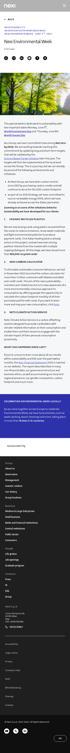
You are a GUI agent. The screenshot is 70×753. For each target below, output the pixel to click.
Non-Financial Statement (32, 362)
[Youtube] (6, 731)
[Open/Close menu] (63, 5)
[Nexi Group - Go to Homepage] (9, 6)
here (56, 304)
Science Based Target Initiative (21, 158)
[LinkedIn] (25, 731)
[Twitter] (15, 731)
